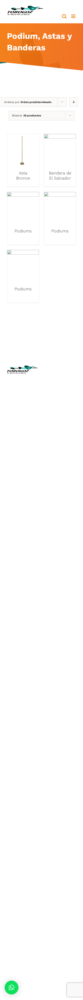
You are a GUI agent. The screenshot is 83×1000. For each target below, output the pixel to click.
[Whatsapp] (70, 510)
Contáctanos (60, 448)
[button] (11, 987)
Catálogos (61, 413)
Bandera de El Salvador (60, 175)
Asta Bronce (23, 175)
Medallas (22, 535)
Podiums (23, 230)
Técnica (60, 407)
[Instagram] (61, 510)
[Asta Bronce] (23, 137)
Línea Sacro (60, 434)
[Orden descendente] (73, 102)
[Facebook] (52, 510)
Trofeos (22, 528)
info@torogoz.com (23, 443)
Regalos (22, 597)
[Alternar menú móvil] (73, 16)
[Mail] (60, 519)
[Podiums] (23, 195)
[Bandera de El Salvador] (60, 137)
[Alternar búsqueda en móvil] (64, 16)
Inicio (60, 386)
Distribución (61, 441)
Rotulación (22, 604)
